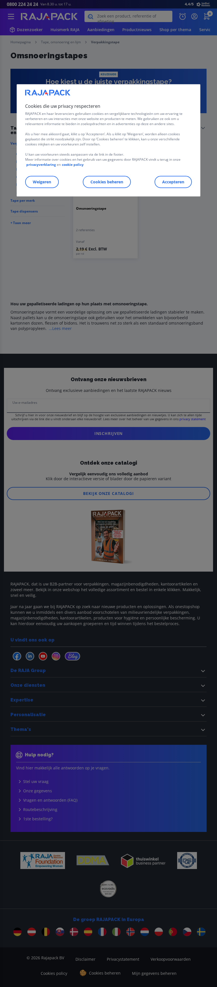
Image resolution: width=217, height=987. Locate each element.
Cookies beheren (106, 181)
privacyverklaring (41, 164)
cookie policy (73, 164)
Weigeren (42, 181)
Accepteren (173, 181)
